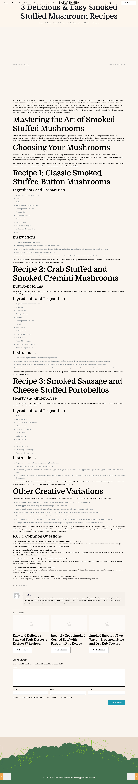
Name (15, 689)
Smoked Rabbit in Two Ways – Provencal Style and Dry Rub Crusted (106, 639)
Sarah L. (27, 64)
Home (41, 23)
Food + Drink (52, 23)
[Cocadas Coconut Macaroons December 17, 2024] (132, 776)
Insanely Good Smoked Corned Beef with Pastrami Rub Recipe (68, 639)
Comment (17, 668)
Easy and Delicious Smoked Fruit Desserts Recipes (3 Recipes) (30, 639)
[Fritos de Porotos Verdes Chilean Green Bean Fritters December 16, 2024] (5, 776)
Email (52, 689)
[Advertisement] (56, 43)
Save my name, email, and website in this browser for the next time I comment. (44, 697)
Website (91, 689)
